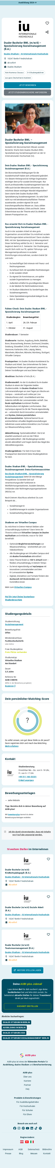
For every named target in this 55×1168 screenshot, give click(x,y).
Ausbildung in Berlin (14, 1027)
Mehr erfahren (11, 746)
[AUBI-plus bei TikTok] (36, 1128)
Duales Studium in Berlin (16, 1022)
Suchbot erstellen (27, 1006)
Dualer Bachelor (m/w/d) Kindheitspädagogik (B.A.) (18, 871)
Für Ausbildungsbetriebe (27, 1102)
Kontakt (46, 1153)
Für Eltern (27, 1114)
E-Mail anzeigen (26, 780)
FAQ (27, 1089)
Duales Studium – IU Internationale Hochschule (26, 54)
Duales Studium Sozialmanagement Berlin (26, 1038)
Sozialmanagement (14, 624)
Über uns (27, 1077)
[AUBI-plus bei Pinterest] (23, 1128)
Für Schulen (27, 1110)
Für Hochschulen (27, 1106)
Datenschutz (33, 1149)
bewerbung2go (14, 815)
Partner (27, 1085)
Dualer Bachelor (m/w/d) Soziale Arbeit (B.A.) (24, 909)
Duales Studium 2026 (14, 1033)
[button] (27, 85)
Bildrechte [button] (47, 1149)
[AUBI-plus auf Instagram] (19, 1128)
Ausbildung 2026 (26, 2)
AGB (20, 1149)
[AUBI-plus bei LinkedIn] (32, 1128)
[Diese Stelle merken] (47, 23)
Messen (34, 1153)
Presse (8, 1153)
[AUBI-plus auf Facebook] (14, 1128)
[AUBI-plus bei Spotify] (40, 1128)
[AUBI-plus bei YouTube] (27, 1128)
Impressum (8, 1149)
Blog (21, 1153)
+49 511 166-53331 (28, 777)
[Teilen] (47, 32)
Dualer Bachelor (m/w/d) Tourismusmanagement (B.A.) (19, 946)
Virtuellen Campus (23, 587)
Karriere (27, 1081)
